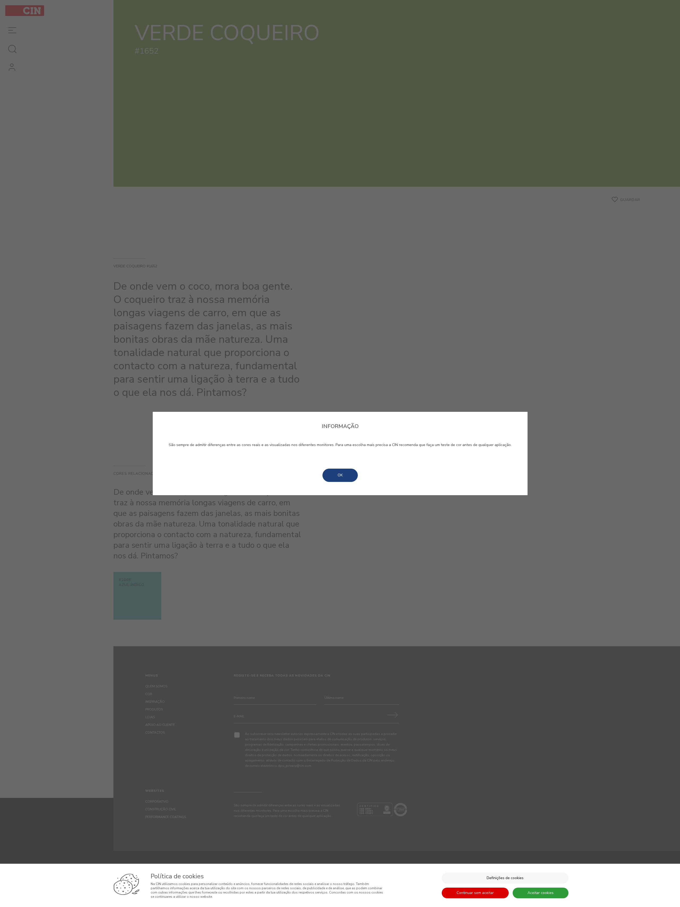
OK (340, 475)
